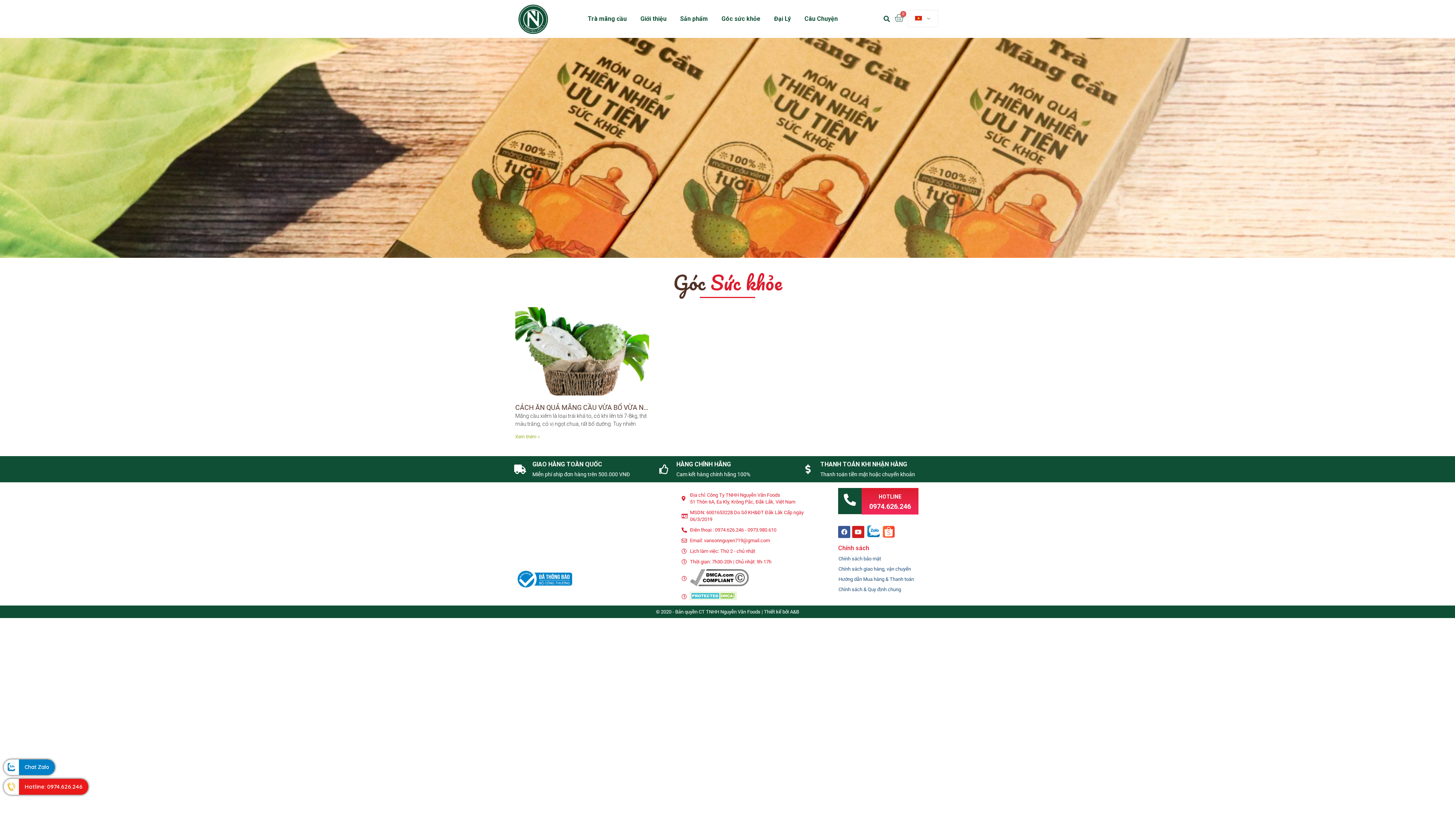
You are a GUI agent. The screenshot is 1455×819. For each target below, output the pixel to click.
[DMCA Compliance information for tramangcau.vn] (719, 584)
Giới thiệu (653, 18)
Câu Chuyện (821, 18)
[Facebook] (844, 532)
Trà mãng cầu (607, 18)
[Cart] (899, 18)
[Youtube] (858, 532)
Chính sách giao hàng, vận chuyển (875, 569)
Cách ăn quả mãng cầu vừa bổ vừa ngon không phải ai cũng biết (629, 407)
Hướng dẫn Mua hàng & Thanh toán (876, 579)
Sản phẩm (694, 18)
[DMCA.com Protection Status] (713, 598)
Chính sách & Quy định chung (870, 589)
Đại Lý (782, 18)
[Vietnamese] (923, 18)
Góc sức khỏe (740, 18)
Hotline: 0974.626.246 (54, 786)
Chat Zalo (37, 767)
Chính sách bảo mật (860, 559)
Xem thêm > (527, 436)
